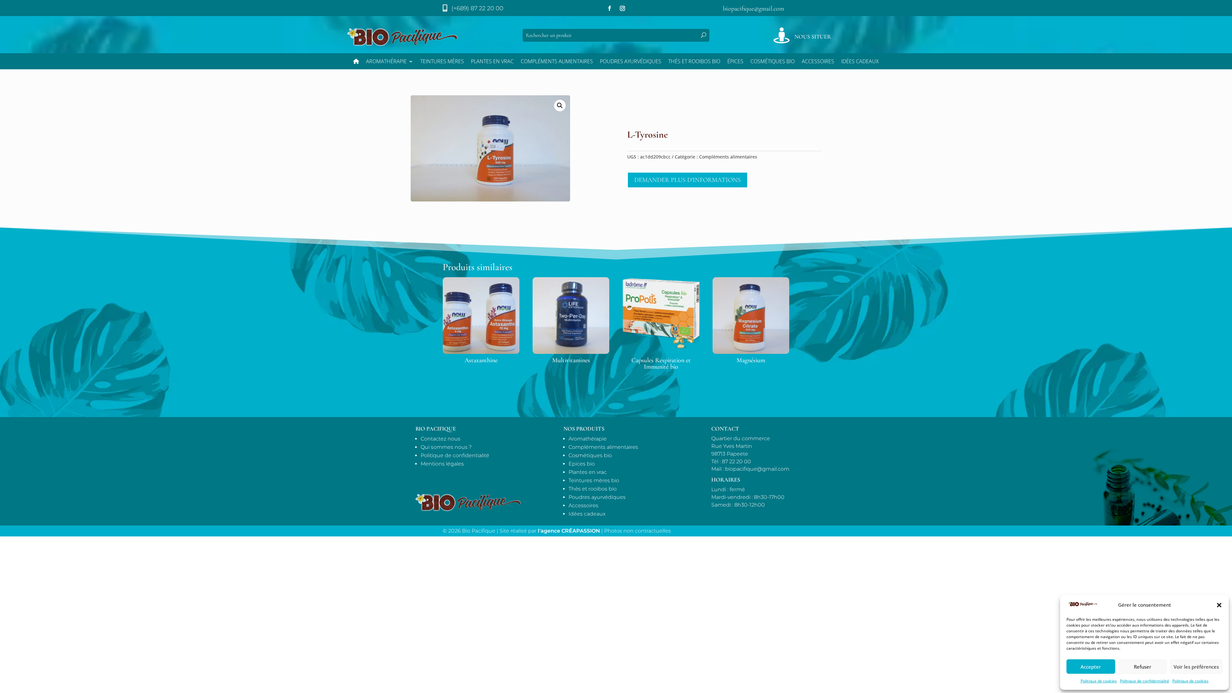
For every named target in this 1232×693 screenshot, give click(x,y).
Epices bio (582, 464)
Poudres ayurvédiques (630, 62)
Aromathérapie (386, 62)
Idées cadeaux (587, 514)
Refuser (1142, 666)
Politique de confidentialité (1144, 681)
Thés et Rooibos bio (694, 62)
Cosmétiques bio (772, 62)
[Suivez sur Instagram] (622, 8)
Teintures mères (442, 62)
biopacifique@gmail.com (753, 9)
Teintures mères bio (594, 480)
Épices (735, 62)
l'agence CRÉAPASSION (569, 531)
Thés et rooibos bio (593, 489)
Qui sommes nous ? (446, 447)
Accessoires (818, 62)
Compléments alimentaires (557, 62)
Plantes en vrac (492, 62)
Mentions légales (442, 464)
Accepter (1091, 666)
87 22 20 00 (736, 461)
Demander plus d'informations (687, 180)
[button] (1219, 605)
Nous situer (812, 36)
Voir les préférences (1196, 666)
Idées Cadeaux (860, 62)
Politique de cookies (1099, 681)
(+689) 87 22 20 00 (477, 8)
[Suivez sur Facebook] (609, 8)
